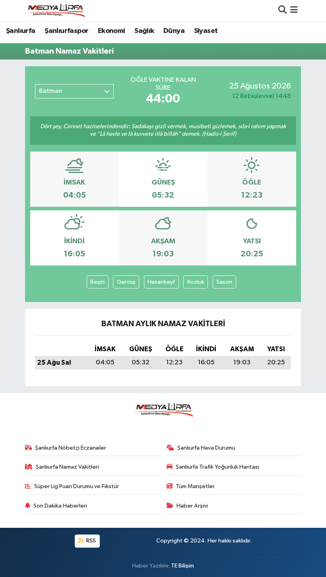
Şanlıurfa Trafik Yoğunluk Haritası (217, 467)
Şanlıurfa (20, 31)
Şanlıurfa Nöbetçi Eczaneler (70, 448)
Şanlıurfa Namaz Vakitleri (67, 467)
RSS (90, 541)
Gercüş (126, 282)
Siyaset (206, 31)
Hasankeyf (161, 282)
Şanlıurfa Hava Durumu (206, 448)
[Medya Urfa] (55, 10)
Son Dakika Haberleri (60, 506)
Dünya (173, 31)
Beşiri (97, 282)
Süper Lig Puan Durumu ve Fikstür (76, 486)
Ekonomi (111, 31)
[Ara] (282, 10)
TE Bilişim (182, 566)
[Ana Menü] (294, 10)
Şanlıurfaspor (66, 31)
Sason (224, 282)
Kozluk (195, 282)
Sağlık (144, 31)
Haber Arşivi (192, 506)
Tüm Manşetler (195, 486)
